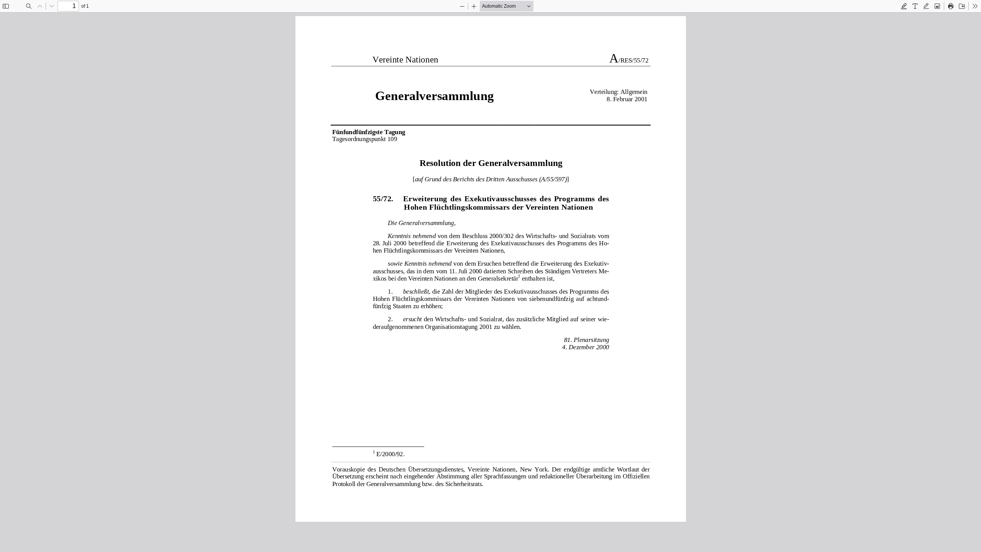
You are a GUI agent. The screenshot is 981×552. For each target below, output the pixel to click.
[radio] (904, 6)
